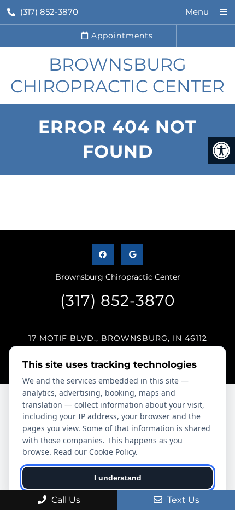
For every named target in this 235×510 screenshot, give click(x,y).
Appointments (121, 35)
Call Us (64, 500)
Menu (197, 12)
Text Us (182, 500)
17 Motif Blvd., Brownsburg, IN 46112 (117, 338)
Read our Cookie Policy (95, 452)
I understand (118, 477)
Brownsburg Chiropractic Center (117, 75)
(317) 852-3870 (49, 12)
